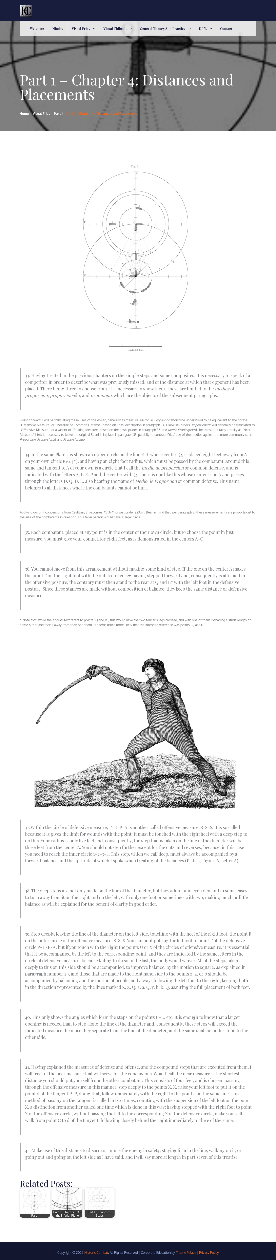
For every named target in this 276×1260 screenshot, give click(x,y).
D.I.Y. (203, 28)
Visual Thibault (114, 28)
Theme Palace (186, 1253)
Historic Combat (96, 1253)
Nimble (57, 28)
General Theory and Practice (162, 28)
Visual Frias (81, 28)
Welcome (37, 28)
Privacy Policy (209, 1253)
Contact (226, 28)
